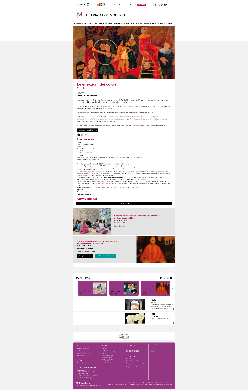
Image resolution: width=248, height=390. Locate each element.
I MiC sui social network (116, 292)
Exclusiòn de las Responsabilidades (138, 384)
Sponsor (153, 351)
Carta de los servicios (83, 353)
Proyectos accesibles (132, 367)
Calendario (142, 24)
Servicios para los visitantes (110, 352)
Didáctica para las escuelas (134, 359)
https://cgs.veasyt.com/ (106, 183)
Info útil (104, 348)
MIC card (97, 159)
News (152, 347)
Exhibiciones (105, 24)
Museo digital (165, 24)
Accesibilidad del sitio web (161, 384)
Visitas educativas (107, 355)
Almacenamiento (82, 373)
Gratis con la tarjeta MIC (87, 130)
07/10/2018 (162, 306)
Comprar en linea (85, 256)
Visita (153, 24)
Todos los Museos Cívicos (126, 5)
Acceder (149, 5)
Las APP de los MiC (107, 357)
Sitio (79, 360)
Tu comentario (106, 362)
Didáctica (129, 24)
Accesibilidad (106, 361)
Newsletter (80, 355)
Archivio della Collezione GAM (86, 372)
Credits (151, 384)
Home (79, 80)
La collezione (89, 24)
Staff (78, 350)
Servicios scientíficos (88, 367)
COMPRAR (141, 5)
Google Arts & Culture (147, 292)
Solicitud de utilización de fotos (87, 375)
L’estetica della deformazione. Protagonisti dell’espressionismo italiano (97, 242)
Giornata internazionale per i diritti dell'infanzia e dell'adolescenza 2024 (136, 217)
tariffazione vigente (137, 157)
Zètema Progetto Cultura (132, 187)
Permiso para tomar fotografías (87, 379)
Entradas (104, 350)
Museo (77, 24)
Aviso (152, 349)
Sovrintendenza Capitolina (98, 187)
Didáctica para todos (132, 361)
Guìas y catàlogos (107, 359)
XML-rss (171, 385)
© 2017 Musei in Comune (113, 384)
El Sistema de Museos (84, 352)
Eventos (118, 24)
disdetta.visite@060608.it (86, 174)
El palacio (80, 363)
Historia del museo (83, 348)
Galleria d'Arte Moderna (104, 15)
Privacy (125, 384)
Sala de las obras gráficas (85, 377)
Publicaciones (81, 370)
